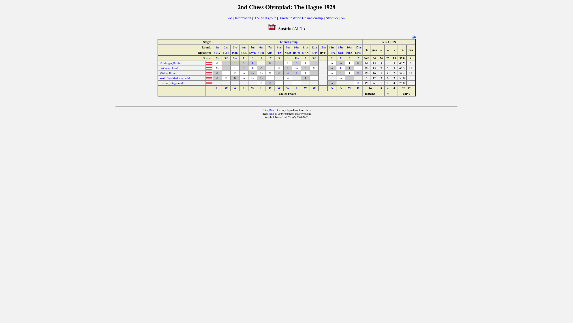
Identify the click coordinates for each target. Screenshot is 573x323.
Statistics (332, 17)
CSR (261, 52)
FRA (349, 52)
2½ (235, 58)
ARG (270, 52)
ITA (279, 52)
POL (235, 52)
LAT (226, 52)
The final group (265, 17)
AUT (298, 28)
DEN (305, 52)
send (271, 113)
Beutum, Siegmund (171, 83)
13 (323, 47)
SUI (340, 52)
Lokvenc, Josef (169, 68)
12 (314, 47)
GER (358, 52)
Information (243, 17)
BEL (244, 52)
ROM (296, 52)
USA (217, 52)
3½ (226, 58)
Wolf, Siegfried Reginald (175, 78)
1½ (297, 58)
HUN (331, 52)
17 (358, 47)
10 (296, 47)
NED (287, 52)
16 (349, 47)
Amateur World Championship (301, 17)
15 (340, 47)
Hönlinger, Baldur (171, 63)
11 (305, 47)
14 (331, 47)
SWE (252, 52)
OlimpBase (268, 110)
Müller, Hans (167, 73)
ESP (314, 52)
